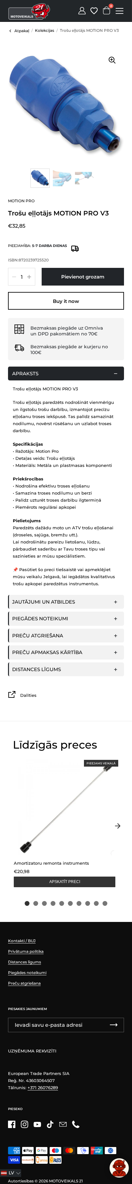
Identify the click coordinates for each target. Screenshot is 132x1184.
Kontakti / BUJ (22, 940)
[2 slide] (35, 903)
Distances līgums (36, 669)
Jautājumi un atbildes (43, 602)
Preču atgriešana (37, 636)
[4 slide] (53, 903)
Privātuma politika (26, 951)
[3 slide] (44, 903)
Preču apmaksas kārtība (47, 652)
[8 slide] (87, 903)
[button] (10, 1173)
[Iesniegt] (114, 1025)
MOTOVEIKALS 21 (66, 1181)
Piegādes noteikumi (40, 618)
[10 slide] (105, 903)
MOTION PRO (21, 200)
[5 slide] (61, 903)
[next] (117, 826)
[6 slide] (70, 903)
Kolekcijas (44, 30)
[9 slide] (96, 903)
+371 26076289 (43, 1087)
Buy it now (66, 301)
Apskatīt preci (64, 881)
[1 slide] (27, 903)
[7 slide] (79, 903)
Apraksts (25, 373)
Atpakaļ (21, 30)
